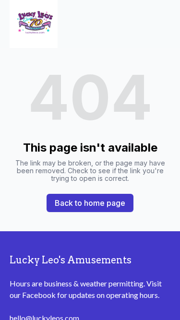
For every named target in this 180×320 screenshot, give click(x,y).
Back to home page (90, 203)
